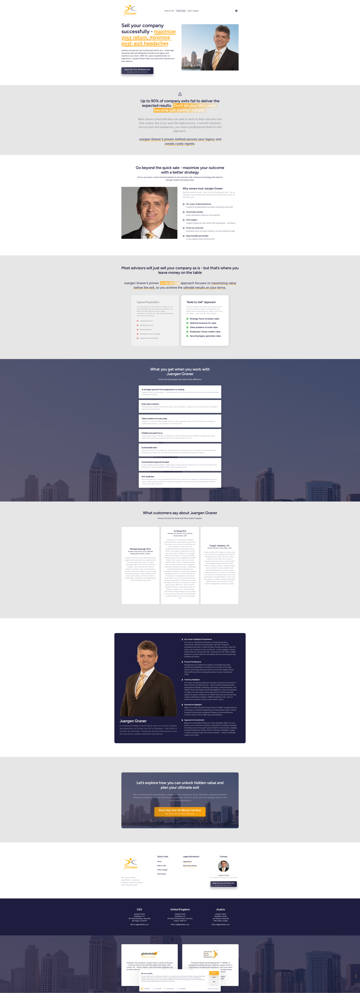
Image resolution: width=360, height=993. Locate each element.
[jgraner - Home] (130, 10)
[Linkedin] (237, 11)
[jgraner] (149, 954)
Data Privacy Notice (213, 989)
